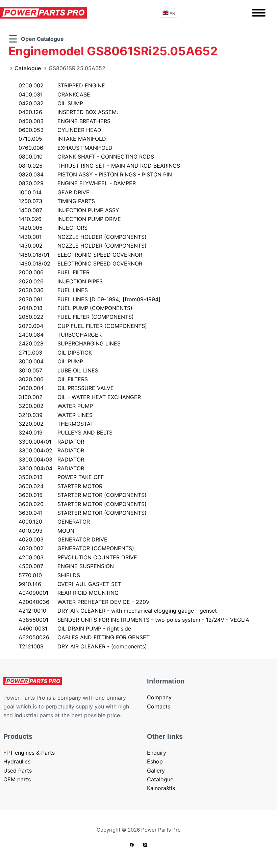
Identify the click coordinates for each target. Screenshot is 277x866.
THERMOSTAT (56, 423)
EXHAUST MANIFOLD (65, 147)
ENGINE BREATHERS (64, 121)
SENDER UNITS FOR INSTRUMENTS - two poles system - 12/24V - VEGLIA (134, 619)
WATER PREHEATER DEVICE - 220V (84, 601)
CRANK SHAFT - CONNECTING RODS (86, 156)
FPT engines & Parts (29, 752)
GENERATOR (54, 521)
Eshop (155, 761)
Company (159, 697)
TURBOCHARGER (60, 334)
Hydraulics (16, 761)
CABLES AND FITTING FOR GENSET (84, 637)
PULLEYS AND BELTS (65, 432)
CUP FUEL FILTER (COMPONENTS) (83, 326)
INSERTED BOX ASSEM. (68, 112)
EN (172, 13)
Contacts (158, 706)
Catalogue (28, 68)
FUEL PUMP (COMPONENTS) (75, 308)
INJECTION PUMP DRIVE (70, 219)
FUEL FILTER (54, 272)
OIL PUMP (51, 361)
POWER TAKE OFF (61, 477)
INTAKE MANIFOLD (62, 138)
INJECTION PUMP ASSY (69, 210)
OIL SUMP (51, 103)
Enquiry (156, 752)
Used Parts (17, 770)
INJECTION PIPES (61, 281)
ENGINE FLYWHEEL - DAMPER (77, 183)
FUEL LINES (53, 290)
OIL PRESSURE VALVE (66, 388)
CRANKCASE (54, 94)
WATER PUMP (56, 405)
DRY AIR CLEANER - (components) (83, 646)
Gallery (156, 770)
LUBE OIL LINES (58, 370)
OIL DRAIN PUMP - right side (75, 628)
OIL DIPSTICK (55, 352)
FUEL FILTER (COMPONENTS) (76, 316)
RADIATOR (51, 441)
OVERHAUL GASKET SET (70, 584)
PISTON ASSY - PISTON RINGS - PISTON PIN (95, 174)
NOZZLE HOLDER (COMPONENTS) (83, 236)
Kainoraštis (161, 788)
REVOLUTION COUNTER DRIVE (78, 557)
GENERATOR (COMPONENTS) (76, 548)
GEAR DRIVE (54, 192)
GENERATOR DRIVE (63, 539)
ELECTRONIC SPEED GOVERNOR (80, 254)
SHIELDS (49, 575)
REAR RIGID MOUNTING (69, 592)
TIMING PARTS (57, 201)
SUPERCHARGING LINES (70, 343)
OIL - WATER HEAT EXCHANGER (80, 397)
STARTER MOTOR (60, 486)
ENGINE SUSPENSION (66, 566)
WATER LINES (56, 415)
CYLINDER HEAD (60, 130)
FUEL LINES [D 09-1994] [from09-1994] (89, 299)
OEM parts (17, 779)
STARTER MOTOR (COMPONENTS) (83, 495)
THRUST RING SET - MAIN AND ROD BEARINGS (99, 165)
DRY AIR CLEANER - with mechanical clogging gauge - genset (118, 610)
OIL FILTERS (53, 379)
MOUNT (48, 530)
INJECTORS (53, 227)
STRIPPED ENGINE (62, 85)
